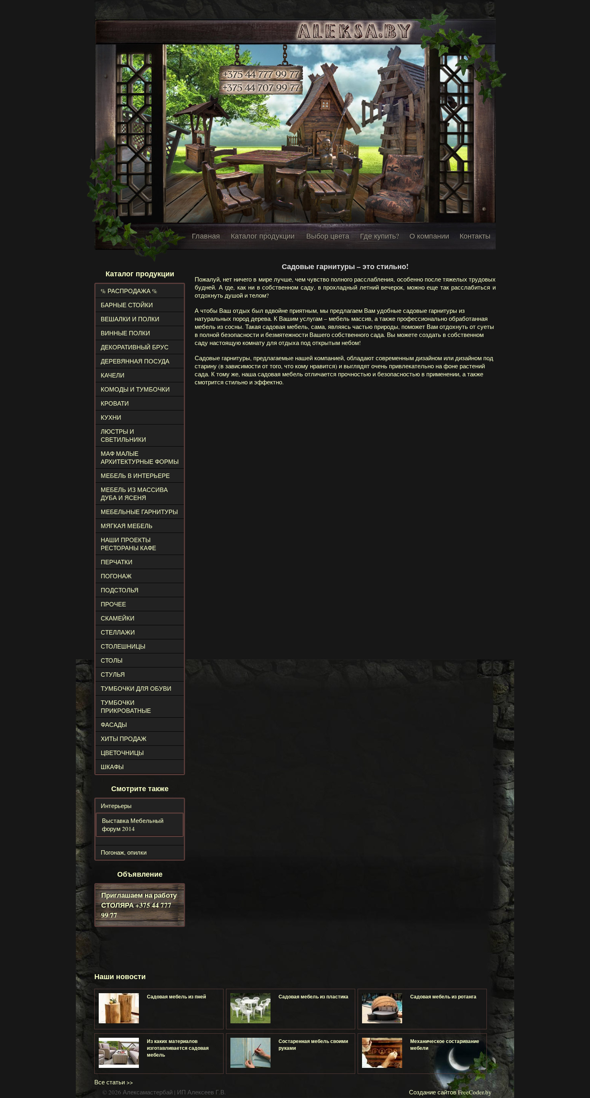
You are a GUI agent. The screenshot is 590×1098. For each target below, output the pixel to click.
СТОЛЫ (111, 660)
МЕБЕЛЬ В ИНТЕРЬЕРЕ (135, 475)
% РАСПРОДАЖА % (129, 291)
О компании (429, 236)
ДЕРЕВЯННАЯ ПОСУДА (135, 361)
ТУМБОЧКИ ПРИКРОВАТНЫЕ (126, 706)
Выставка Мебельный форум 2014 (132, 824)
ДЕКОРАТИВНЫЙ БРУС (135, 347)
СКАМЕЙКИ (117, 618)
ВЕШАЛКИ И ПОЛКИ (130, 319)
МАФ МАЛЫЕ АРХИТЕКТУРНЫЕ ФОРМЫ (140, 457)
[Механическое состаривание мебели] (382, 1053)
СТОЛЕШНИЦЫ (123, 646)
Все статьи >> (113, 1082)
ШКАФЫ (112, 767)
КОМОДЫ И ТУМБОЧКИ (135, 389)
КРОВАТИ (115, 403)
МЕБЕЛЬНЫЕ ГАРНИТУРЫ (139, 512)
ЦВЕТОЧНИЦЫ (122, 753)
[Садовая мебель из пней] (119, 1008)
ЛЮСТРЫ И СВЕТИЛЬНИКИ (123, 435)
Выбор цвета (327, 236)
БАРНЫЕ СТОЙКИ (127, 305)
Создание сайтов (432, 1092)
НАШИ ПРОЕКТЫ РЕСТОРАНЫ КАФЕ (128, 544)
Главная (206, 236)
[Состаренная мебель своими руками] (250, 1053)
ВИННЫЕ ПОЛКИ (125, 333)
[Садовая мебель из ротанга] (382, 1008)
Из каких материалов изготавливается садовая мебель (178, 1048)
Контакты (475, 236)
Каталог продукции (263, 236)
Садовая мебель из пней (176, 996)
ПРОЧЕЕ (113, 604)
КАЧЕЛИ (112, 375)
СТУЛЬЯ (113, 674)
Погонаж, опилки (123, 852)
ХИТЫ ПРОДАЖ (123, 739)
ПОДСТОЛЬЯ (119, 590)
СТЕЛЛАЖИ (118, 632)
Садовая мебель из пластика (313, 996)
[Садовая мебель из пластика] (250, 1008)
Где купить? (379, 236)
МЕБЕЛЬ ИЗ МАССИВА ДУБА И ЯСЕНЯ (134, 494)
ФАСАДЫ (114, 724)
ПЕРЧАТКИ (116, 562)
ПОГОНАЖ (116, 576)
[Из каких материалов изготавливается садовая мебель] (119, 1053)
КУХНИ (111, 417)
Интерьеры (116, 806)
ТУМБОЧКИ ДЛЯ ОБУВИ (136, 688)
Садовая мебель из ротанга (443, 996)
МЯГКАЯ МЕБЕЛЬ (127, 526)
